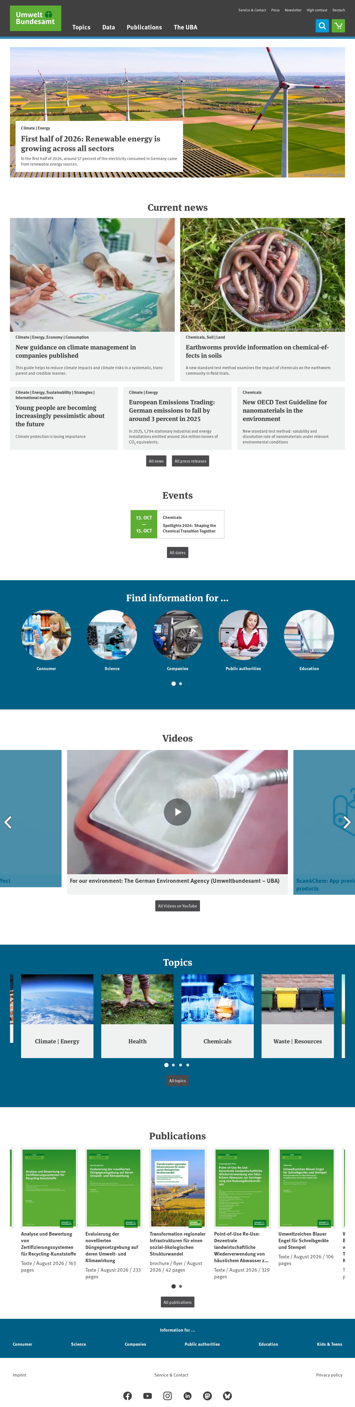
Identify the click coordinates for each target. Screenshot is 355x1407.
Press (275, 9)
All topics (177, 1080)
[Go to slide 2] (180, 684)
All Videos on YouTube (177, 906)
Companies (135, 1344)
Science (78, 1344)
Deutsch (339, 9)
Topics (81, 26)
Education (268, 1344)
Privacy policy (329, 1374)
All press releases (190, 461)
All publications (178, 1302)
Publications (144, 26)
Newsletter (293, 9)
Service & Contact (252, 9)
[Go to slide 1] (173, 684)
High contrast (317, 10)
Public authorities (202, 1344)
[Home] (35, 18)
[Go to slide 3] (180, 1065)
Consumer (22, 1344)
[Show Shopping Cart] (338, 25)
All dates (178, 552)
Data (108, 26)
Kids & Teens (329, 1344)
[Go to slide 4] (188, 1065)
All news (156, 461)
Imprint (19, 1374)
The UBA (185, 26)
